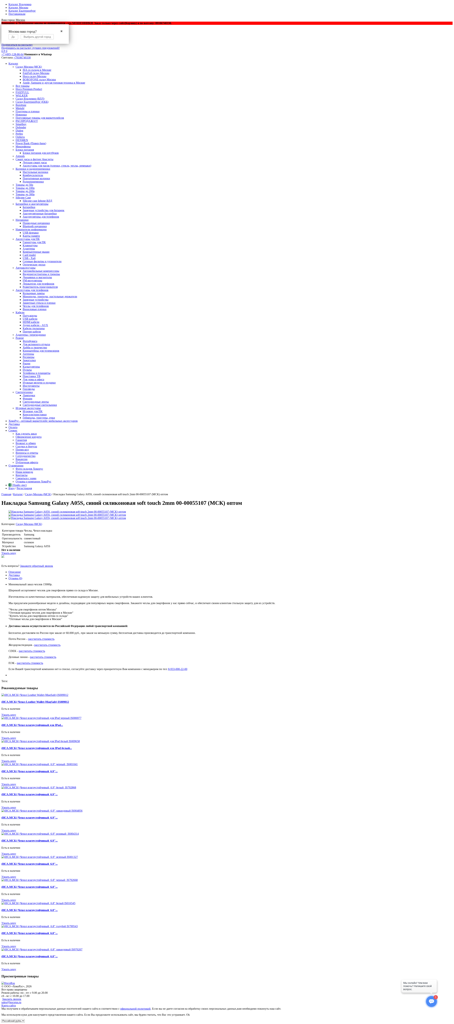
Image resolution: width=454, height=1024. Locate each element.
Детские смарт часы (35, 162)
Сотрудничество (25, 455)
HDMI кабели (31, 321)
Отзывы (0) (15, 578)
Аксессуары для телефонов (32, 290)
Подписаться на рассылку (17, 44)
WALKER (22, 95)
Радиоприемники (33, 181)
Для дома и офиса (33, 379)
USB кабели (30, 318)
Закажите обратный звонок (36, 565)
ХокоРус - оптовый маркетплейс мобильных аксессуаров (43, 420)
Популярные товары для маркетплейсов (40, 117)
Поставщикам (17, 13)
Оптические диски (34, 264)
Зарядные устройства (35, 299)
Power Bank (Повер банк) (31, 143)
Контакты (21, 475)
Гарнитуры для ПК (34, 242)
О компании (16, 465)
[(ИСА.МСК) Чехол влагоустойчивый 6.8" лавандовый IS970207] (41, 949)
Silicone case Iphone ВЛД (37, 200)
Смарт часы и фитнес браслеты (34, 159)
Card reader (29, 254)
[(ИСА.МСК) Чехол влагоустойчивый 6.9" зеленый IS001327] (39, 856)
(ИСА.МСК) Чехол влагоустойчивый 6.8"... (29, 886)
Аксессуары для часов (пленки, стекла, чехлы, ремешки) (57, 165)
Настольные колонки (35, 172)
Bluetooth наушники (35, 226)
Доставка (14, 424)
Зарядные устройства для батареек (43, 210)
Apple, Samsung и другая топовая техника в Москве (54, 82)
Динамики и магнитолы (37, 277)
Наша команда (24, 471)
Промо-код (22, 449)
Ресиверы (28, 357)
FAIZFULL (22, 92)
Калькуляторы (31, 366)
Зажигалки (29, 360)
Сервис (13, 430)
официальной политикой (135, 1008)
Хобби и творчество (35, 347)
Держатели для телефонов (38, 283)
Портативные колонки (36, 178)
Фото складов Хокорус (29, 468)
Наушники (22, 219)
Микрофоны (23, 146)
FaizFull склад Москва (36, 73)
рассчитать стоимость (41, 638)
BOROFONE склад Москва (39, 79)
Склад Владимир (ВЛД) (30, 98)
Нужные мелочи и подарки (39, 382)
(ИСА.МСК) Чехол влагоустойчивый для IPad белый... (36, 748)
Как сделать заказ (26, 433)
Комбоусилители (33, 175)
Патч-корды (30, 315)
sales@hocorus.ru (11, 1002)
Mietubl (20, 108)
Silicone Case (23, 197)
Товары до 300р (25, 194)
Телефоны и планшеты (36, 373)
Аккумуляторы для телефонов (41, 216)
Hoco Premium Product (29, 89)
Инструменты (31, 385)
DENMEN (22, 140)
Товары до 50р (24, 184)
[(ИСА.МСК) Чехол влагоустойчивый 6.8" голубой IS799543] (39, 926)
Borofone (21, 105)
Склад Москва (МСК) (29, 66)
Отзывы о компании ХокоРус (33, 481)
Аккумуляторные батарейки (40, 213)
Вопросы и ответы (27, 452)
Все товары (22, 85)
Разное (20, 337)
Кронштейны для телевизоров (41, 350)
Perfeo (19, 133)
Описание (15, 571)
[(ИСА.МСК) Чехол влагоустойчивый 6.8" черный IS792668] (39, 879)
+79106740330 (22, 57)
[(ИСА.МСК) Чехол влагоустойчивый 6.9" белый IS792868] (38, 787)
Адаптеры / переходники (31, 334)
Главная (6, 494)
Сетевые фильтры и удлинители (42, 261)
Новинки (21, 114)
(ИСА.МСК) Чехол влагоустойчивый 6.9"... (29, 771)
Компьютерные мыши (36, 251)
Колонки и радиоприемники (33, 168)
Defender (21, 127)
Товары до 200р (25, 191)
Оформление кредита (28, 436)
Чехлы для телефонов (36, 306)
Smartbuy (21, 124)
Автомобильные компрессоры (41, 270)
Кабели (20, 312)
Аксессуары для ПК (28, 239)
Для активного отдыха (36, 344)
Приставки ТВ (31, 376)
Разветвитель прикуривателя (40, 286)
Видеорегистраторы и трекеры (41, 274)
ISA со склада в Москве (37, 69)
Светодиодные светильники (40, 404)
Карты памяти (31, 235)
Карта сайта (8, 1005)
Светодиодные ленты (36, 401)
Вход (12, 488)
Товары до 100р (25, 187)
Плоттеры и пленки (28, 111)
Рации (26, 363)
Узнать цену (8, 553)
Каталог (13, 63)
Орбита (20, 136)
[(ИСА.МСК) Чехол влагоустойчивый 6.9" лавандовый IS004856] (41, 810)
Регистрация (24, 488)
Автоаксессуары (25, 267)
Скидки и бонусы (26, 446)
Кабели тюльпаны (34, 328)
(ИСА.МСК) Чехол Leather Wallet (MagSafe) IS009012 (35, 701)
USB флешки (31, 232)
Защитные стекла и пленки (39, 302)
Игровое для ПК (33, 411)
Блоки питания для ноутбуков (41, 152)
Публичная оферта (27, 462)
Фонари (27, 398)
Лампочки (29, 395)
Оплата (13, 427)
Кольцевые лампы (34, 293)
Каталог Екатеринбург (22, 10)
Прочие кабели (32, 331)
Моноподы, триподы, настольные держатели (50, 296)
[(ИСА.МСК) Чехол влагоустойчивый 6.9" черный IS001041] (39, 764)
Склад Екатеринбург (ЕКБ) (32, 101)
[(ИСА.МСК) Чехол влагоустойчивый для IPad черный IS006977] (41, 717)
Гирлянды (29, 388)
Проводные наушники (36, 223)
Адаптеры (29, 248)
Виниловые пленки (34, 309)
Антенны (28, 353)
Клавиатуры (30, 245)
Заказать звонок (11, 999)
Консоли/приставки (35, 414)
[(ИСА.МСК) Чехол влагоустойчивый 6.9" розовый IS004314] (40, 833)
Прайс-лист (19, 485)
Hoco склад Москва (34, 76)
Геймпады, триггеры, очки (39, 417)
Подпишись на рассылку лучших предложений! (30, 47)
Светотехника (24, 392)
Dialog (19, 130)
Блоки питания (25, 149)
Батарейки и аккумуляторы (32, 203)
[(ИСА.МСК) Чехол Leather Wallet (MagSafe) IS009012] (34, 694)
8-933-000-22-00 (177, 669)
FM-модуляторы (32, 280)
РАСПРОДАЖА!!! (27, 120)
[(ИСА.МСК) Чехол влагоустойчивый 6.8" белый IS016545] (38, 903)
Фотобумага (30, 341)
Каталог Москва (18, 7)
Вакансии (21, 459)
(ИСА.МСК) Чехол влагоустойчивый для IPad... (32, 725)
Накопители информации (31, 229)
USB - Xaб (29, 258)
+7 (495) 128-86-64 (12, 54)
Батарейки (29, 207)
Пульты (27, 369)
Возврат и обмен (26, 443)
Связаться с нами (26, 478)
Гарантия (21, 440)
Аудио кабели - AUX (35, 325)
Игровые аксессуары (28, 408)
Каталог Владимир (20, 4)
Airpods (20, 156)
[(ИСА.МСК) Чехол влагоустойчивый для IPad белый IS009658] (40, 741)
